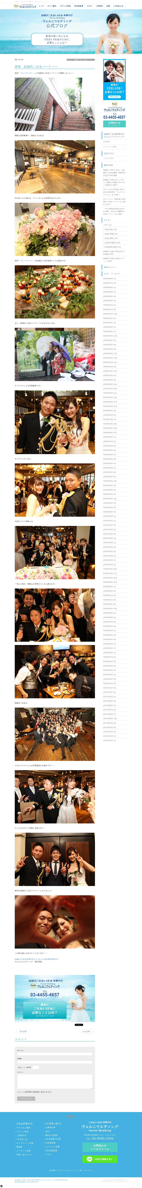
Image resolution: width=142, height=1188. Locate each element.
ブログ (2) (107, 225)
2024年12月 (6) (109, 366)
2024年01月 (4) (109, 415)
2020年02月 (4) (109, 591)
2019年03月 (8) (109, 639)
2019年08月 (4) (109, 617)
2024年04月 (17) (110, 402)
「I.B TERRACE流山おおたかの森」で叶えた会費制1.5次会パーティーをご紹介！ (114, 211)
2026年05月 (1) (109, 292)
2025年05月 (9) (109, 344)
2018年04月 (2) (109, 670)
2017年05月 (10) (110, 718)
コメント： (21, 1072)
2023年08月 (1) (109, 437)
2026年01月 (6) (109, 309)
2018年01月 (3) (109, 683)
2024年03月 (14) (110, 406)
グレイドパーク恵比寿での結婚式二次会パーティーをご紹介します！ (114, 201)
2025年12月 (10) (110, 314)
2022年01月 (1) (109, 520)
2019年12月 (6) (109, 600)
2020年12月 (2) (109, 564)
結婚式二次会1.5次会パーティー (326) (114, 260)
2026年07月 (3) (109, 283)
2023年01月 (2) (109, 468)
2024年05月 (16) (110, 397)
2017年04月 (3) (109, 723)
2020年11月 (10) (110, 569)
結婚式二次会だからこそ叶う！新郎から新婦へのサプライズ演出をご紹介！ (114, 182)
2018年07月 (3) (109, 657)
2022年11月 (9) (109, 476)
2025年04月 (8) (109, 349)
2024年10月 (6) (109, 375)
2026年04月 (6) (109, 296)
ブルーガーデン (26, 73)
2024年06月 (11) (110, 393)
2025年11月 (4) (109, 318)
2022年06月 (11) (110, 498)
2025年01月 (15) (110, 362)
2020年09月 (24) (110, 578)
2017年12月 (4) (109, 688)
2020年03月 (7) (109, 586)
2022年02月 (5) (109, 516)
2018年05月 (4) (109, 666)
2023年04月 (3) (109, 454)
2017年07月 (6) (109, 710)
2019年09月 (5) (109, 613)
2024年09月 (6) (109, 380)
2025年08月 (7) (109, 331)
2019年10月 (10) (110, 608)
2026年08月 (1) (109, 278)
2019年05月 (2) (109, 630)
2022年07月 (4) (109, 494)
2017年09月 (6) (109, 701)
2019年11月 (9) (109, 604)
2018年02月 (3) (109, 679)
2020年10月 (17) (110, 573)
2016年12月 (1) (109, 740)
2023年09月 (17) (110, 432)
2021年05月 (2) (109, 547)
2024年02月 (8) (109, 410)
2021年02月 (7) (109, 560)
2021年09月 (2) (109, 538)
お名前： (20, 1058)
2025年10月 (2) (109, 322)
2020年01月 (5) (109, 595)
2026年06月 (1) (109, 287)
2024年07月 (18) (110, 388)
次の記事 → (88, 1031)
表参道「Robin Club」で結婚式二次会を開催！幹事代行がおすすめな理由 (114, 172)
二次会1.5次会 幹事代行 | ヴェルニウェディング (40, 1180)
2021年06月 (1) (109, 542)
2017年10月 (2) (109, 696)
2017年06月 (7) (109, 714)
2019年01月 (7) (109, 648)
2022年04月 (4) (109, 507)
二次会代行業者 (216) (111, 243)
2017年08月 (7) (109, 705)
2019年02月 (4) (109, 644)
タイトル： (21, 1050)
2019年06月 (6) (109, 626)
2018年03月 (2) (109, 674)
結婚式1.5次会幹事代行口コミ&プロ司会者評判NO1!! (36, 959)
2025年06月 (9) (109, 340)
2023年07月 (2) (109, 441)
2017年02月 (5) (109, 732)
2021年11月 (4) (109, 529)
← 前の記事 (21, 1031)
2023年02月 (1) (109, 463)
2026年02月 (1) (109, 305)
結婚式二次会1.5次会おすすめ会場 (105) (114, 252)
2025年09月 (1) (109, 327)
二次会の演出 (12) (110, 238)
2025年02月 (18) (110, 358)
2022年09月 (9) (109, 485)
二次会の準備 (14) (110, 234)
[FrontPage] (114, 79)
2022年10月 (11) (110, 481)
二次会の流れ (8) (110, 229)
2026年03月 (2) (109, 300)
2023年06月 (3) (109, 446)
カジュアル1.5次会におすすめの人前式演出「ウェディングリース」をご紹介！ (114, 192)
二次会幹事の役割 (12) (112, 247)
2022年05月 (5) (109, 503)
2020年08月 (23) (110, 582)
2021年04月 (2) (109, 551)
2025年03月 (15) (110, 353)
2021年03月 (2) (109, 556)
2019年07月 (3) (109, 622)
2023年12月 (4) (109, 419)
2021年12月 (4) (109, 525)
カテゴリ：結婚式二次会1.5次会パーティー (80, 59)
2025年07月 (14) (110, 336)
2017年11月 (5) (109, 692)
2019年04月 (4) (109, 635)
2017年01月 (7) (109, 736)
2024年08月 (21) (110, 384)
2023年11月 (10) (110, 424)
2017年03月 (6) (109, 727)
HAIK (125, 1181)
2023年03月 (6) (109, 459)
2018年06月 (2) (109, 661)
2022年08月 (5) (109, 490)
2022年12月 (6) (109, 472)
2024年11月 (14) (110, 371)
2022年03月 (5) (109, 512)
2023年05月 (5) (109, 450)
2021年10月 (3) (109, 534)
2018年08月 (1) (109, 652)
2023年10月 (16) (110, 428)
